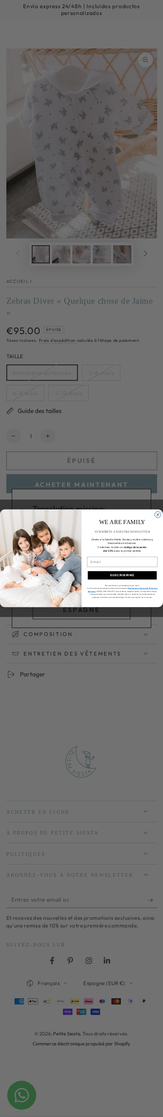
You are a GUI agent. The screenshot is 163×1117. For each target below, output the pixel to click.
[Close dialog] (158, 515)
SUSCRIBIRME (122, 575)
